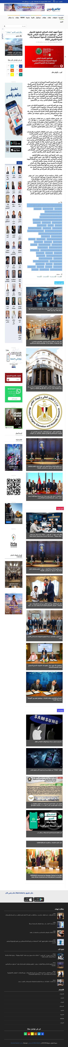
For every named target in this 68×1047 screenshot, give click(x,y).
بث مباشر (11, 17)
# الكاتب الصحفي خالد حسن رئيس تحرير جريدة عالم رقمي (50, 233)
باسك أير (7, 266)
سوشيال (38, 17)
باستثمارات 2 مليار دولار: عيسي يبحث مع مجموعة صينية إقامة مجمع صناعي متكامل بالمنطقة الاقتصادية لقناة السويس (45, 496)
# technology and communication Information (51, 250)
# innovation (34, 244)
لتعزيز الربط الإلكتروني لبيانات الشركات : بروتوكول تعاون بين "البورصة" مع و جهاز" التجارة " (44, 698)
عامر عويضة (13, 307)
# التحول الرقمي (37, 222)
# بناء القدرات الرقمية (57, 228)
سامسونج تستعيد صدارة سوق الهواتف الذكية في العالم (48, 741)
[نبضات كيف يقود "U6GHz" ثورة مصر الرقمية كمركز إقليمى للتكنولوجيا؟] (13, 47)
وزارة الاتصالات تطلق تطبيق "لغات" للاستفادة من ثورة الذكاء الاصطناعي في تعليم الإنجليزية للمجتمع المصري (31, 941)
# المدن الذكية (35, 269)
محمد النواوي (7, 191)
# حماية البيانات (49, 253)
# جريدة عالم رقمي (47, 228)
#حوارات (62, 1023)
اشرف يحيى (7, 293)
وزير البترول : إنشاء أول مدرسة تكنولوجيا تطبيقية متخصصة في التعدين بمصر (44, 637)
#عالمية (62, 1010)
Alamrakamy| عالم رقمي (34, 1043)
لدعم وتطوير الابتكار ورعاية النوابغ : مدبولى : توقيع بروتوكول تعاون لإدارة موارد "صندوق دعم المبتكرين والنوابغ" (45, 569)
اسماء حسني (19, 220)
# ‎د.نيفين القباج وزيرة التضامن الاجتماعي (53, 211)
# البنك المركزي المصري (48, 209)
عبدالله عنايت (19, 293)
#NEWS (62, 1018)
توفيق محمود (19, 251)
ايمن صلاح (19, 191)
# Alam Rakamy (45, 236)
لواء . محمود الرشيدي (7, 206)
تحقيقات (54, 17)
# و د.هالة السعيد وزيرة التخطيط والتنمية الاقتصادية (51, 214)
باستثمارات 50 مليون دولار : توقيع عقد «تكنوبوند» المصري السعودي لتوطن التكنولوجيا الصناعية (45, 666)
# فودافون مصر (58, 209)
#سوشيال (62, 1006)
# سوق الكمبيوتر (48, 242)
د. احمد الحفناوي (7, 220)
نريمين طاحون (19, 307)
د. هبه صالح (13, 205)
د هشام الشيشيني (13, 252)
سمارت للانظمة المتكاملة (17, 1043)
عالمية (33, 17)
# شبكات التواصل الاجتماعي (55, 261)
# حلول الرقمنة (58, 225)
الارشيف (3, 36)
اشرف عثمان (13, 236)
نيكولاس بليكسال (13, 280)
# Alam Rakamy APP (56, 244)
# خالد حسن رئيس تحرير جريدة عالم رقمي (53, 231)
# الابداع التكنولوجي (40, 264)
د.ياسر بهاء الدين (7, 177)
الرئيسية (61, 17)
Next (21, 457)
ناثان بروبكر (13, 266)
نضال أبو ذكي (13, 321)
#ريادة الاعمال (49, 264)
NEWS (22, 17)
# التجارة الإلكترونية (41, 256)
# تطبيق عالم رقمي (38, 242)
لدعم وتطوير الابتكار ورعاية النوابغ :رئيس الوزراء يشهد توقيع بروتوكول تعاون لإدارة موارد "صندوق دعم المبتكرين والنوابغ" (45, 466)
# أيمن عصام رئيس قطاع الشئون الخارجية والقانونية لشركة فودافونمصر (47, 220)
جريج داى (20, 321)
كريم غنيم (8, 236)
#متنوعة (62, 1014)
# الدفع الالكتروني (40, 253)
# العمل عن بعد (40, 267)
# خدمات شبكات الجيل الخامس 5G (41, 261)
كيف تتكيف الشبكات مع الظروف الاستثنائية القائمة (49, 842)
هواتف (44, 17)
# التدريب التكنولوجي (42, 225)
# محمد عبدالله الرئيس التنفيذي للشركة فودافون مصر (50, 217)
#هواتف (62, 1002)
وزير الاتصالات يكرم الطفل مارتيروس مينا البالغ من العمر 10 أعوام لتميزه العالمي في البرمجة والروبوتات (30, 914)
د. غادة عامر (19, 205)
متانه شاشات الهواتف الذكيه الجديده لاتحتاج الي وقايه (43, 932)
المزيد (61, 21)
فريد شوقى (13, 176)
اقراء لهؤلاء (19, 162)
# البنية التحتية (32, 239)
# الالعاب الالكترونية (41, 239)
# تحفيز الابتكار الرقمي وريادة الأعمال (54, 256)
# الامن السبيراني (31, 267)
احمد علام (20, 266)
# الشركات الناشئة (57, 264)
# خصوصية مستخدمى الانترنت (45, 258)
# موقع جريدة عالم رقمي (56, 236)
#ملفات (62, 998)
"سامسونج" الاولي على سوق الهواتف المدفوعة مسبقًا (42, 923)
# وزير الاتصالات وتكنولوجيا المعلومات (35, 231)
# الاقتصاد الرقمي (57, 258)
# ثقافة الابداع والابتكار (42, 247)
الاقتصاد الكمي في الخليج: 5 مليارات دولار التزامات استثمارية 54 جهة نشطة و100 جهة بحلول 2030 (45, 309)
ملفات (49, 17)
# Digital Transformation (44, 244)
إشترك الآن (14, 399)
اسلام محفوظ (7, 251)
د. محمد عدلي (13, 221)
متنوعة (28, 17)
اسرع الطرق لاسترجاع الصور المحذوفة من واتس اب (49, 832)
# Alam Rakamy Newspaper (35, 228)
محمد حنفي (13, 191)
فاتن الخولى (19, 176)
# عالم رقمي (50, 225)
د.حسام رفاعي (7, 321)
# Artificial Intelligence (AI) (55, 247)
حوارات (17, 17)
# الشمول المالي (37, 209)
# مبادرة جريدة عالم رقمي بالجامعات (54, 239)
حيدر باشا (20, 280)
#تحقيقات (62, 994)
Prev (6, 457)
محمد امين (7, 307)
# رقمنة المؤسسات (35, 250)
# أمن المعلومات (58, 253)
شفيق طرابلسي (7, 280)
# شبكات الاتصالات (46, 222)
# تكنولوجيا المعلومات (57, 222)
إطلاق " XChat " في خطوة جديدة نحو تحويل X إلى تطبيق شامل (46, 770)
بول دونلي (13, 293)
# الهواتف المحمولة (57, 242)
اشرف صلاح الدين (19, 337)
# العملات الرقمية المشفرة (56, 269)
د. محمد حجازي (19, 236)
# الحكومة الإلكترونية (44, 269)
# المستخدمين (49, 267)
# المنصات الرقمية (57, 267)
